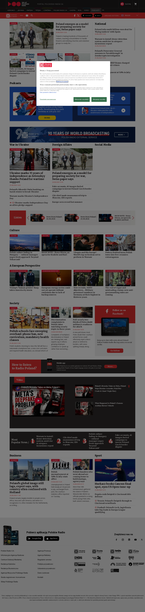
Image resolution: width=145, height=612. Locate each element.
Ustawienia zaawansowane (48, 99)
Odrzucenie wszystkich (81, 99)
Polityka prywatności (62, 81)
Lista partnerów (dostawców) (48, 92)
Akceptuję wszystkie (99, 99)
